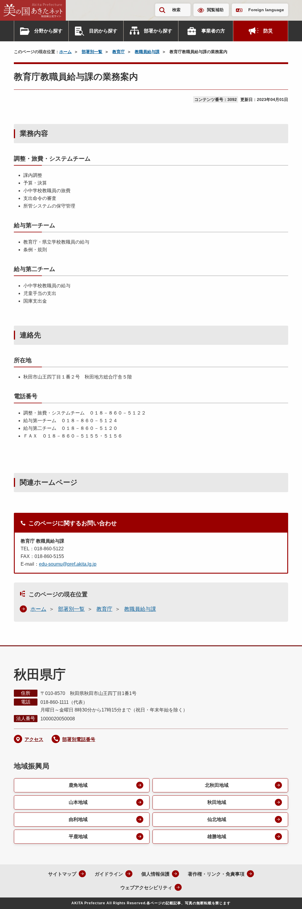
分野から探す (48, 30)
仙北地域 (216, 819)
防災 (268, 30)
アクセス (33, 739)
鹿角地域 (78, 785)
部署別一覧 (92, 51)
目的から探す (103, 30)
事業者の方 (213, 30)
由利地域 (78, 819)
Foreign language (266, 9)
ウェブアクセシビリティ (146, 887)
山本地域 (78, 802)
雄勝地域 (216, 836)
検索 (176, 9)
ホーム (65, 51)
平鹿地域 (78, 836)
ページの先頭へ (286, 896)
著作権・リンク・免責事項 (216, 874)
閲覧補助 (215, 9)
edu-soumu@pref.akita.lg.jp (67, 564)
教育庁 (118, 51)
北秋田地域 (217, 785)
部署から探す (158, 30)
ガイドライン (109, 874)
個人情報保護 (155, 874)
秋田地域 (216, 802)
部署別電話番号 (78, 739)
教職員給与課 (147, 51)
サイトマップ (62, 874)
